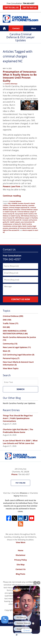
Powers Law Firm (11, 186)
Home (4, 28)
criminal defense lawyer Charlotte (19, 209)
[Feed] (20, 523)
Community (10, 343)
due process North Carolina (24, 214)
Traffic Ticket (10, 323)
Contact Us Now (20, 299)
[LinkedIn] (20, 518)
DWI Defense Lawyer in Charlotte (26, 218)
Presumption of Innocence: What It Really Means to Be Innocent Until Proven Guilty (20, 76)
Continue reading (12, 195)
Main (6, 351)
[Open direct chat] (35, 582)
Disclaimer (20, 555)
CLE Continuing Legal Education (18, 354)
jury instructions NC (28, 222)
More (33, 28)
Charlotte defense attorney (18, 205)
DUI (6, 327)
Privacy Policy (20, 560)
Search (20, 389)
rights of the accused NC (11, 230)
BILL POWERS (13, 203)
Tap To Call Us (11, 7)
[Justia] (25, 518)
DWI (7, 320)
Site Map (20, 564)
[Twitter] (14, 518)
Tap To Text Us (30, 7)
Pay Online (20, 483)
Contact (16, 28)
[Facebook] (8, 518)
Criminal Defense (15, 201)
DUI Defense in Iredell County (20, 215)
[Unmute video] (26, 606)
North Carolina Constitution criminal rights (17, 225)
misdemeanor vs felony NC (12, 224)
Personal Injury (11, 358)
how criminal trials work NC (12, 220)
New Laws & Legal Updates (17, 347)
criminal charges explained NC (19, 208)
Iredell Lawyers (15, 222)
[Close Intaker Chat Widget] (38, 582)
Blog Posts (20, 574)
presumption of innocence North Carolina (23, 228)
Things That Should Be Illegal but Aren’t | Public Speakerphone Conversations (18, 418)
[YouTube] (31, 518)
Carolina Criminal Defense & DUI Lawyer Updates (20, 19)
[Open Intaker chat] (16, 635)
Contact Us (21, 569)
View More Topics (10, 368)
